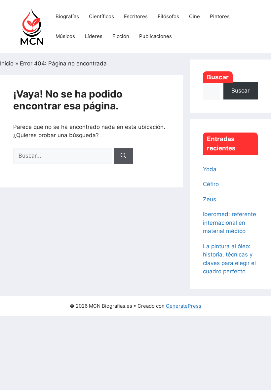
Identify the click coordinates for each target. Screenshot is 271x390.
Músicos (65, 36)
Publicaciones (155, 36)
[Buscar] (123, 156)
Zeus (209, 199)
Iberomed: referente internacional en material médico (229, 222)
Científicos (101, 16)
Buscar (218, 77)
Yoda (209, 169)
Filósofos (168, 16)
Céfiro (211, 184)
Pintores (220, 16)
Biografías (67, 16)
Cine (194, 16)
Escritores (136, 16)
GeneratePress (183, 306)
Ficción (120, 36)
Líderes (93, 36)
